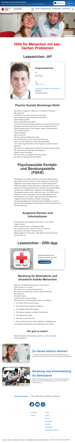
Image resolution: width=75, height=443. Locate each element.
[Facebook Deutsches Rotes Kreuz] (32, 404)
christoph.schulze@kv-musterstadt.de (47, 88)
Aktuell (37, 8)
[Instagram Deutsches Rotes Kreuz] (43, 404)
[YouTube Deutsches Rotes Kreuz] (37, 404)
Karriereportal (66, 8)
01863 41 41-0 (40, 84)
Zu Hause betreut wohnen (49, 351)
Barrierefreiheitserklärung (51, 430)
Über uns (32, 9)
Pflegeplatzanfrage (46, 8)
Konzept (33, 415)
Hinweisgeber (48, 427)
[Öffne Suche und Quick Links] (73, 9)
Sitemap (47, 418)
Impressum (48, 424)
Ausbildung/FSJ (56, 8)
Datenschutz (48, 421)
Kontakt (47, 415)
